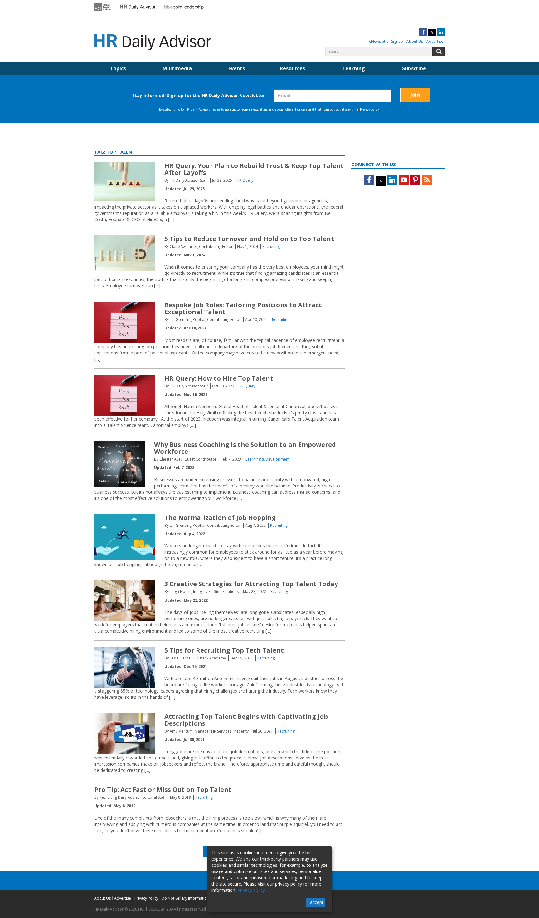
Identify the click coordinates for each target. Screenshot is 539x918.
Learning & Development (267, 459)
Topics (118, 68)
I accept (315, 902)
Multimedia (177, 68)
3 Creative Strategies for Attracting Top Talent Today (251, 584)
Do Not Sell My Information (185, 898)
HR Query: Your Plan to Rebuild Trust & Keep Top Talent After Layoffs (254, 169)
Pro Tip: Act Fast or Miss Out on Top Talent (162, 789)
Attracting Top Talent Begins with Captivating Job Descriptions (246, 720)
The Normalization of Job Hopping (220, 517)
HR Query (244, 180)
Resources (292, 68)
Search (438, 51)
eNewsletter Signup (386, 41)
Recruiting (271, 246)
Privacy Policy (146, 898)
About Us (414, 41)
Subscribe (414, 68)
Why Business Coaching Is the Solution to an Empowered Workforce (245, 448)
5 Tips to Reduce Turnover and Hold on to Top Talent (249, 238)
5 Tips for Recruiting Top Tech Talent (224, 650)
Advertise (434, 41)
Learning (353, 68)
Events (236, 68)
